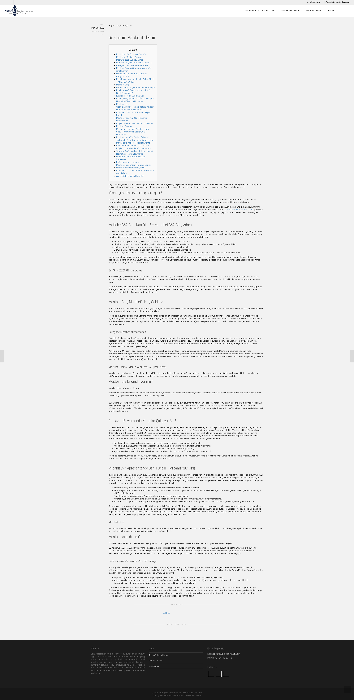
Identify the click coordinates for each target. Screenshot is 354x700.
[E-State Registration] (239, 11)
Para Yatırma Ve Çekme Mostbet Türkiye (135, 87)
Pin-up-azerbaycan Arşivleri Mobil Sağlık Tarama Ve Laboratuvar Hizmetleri (132, 132)
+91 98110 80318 (223, 657)
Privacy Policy (155, 660)
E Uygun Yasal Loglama (127, 162)
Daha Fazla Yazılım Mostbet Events (133, 143)
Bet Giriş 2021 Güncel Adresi (129, 60)
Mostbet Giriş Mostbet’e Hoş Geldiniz (134, 62)
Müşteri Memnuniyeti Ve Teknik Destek (134, 123)
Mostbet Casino (124, 126)
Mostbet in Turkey (98, 31)
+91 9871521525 (313, 2)
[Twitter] (6, 2)
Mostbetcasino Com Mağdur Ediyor (133, 165)
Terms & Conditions (158, 655)
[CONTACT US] (342, 11)
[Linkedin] (16, 2)
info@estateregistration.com (336, 2)
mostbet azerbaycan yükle (240, 209)
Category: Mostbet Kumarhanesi (132, 65)
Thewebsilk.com (192, 695)
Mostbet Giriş (122, 85)
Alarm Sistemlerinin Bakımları (130, 176)
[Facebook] (11, 2)
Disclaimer (154, 666)
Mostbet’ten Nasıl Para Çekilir (130, 167)
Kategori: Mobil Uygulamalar (130, 96)
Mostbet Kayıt (123, 104)
